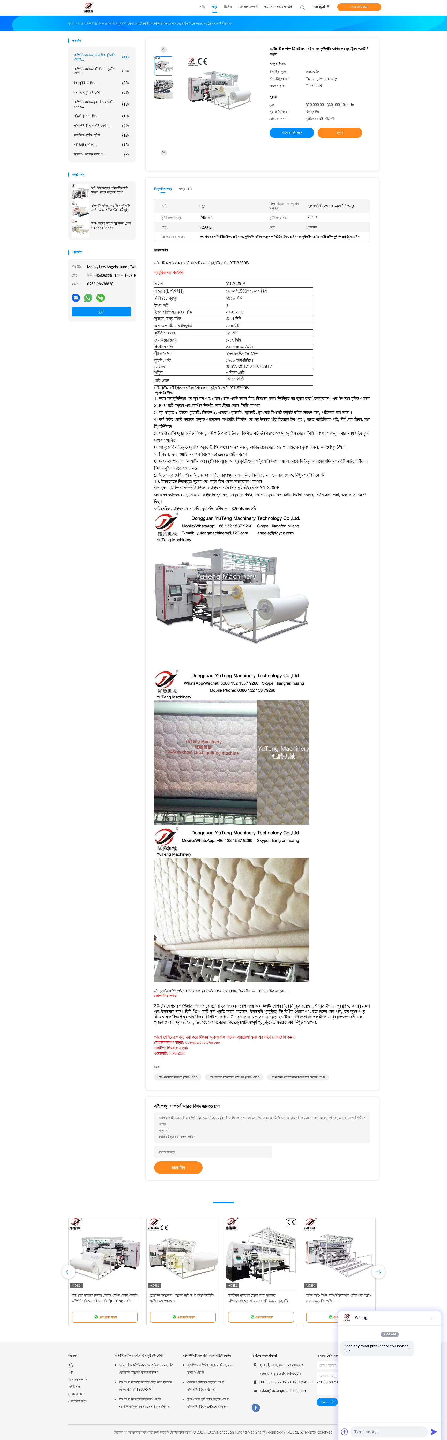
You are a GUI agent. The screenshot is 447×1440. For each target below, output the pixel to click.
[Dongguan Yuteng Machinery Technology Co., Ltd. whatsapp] (88, 297)
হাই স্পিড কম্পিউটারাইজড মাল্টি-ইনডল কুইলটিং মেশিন (209, 1368)
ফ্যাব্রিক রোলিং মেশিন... (101, 135)
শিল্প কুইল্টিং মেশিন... (101, 83)
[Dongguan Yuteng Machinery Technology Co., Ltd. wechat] (100, 297)
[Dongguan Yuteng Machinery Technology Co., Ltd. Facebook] (255, 1407)
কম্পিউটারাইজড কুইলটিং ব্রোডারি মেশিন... (101, 104)
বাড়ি (70, 1365)
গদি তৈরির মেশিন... (101, 145)
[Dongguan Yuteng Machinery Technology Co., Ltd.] (88, 8)
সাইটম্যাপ (74, 1387)
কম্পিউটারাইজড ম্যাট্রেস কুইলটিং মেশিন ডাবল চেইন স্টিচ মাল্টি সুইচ (110, 208)
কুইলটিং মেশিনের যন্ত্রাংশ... (101, 154)
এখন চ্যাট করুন (359, 7)
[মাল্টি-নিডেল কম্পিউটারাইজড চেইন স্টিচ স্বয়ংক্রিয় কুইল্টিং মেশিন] (105, 1253)
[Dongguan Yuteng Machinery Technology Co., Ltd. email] (76, 297)
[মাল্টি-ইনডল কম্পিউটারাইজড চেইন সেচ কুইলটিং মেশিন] (80, 228)
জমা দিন (178, 1168)
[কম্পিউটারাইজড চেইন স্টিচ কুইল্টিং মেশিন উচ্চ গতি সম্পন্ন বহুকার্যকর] (183, 1253)
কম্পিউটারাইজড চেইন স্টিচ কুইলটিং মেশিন (139, 1355)
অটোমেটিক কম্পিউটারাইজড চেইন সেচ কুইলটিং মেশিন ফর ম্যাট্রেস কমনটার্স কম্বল (146, 1368)
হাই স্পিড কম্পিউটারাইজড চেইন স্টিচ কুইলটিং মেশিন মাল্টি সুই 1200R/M (145, 1385)
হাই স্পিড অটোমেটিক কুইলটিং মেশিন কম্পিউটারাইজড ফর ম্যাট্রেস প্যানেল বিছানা (144, 1402)
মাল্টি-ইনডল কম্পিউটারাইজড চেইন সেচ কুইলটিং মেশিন (111, 225)
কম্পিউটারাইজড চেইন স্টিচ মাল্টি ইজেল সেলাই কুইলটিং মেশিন (109, 190)
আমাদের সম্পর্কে (77, 1379)
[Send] (434, 1431)
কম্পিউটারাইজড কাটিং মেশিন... (101, 125)
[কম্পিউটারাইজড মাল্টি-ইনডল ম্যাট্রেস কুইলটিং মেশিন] (339, 1253)
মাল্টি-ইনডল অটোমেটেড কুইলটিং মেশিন (178, 1077)
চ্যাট (101, 311)
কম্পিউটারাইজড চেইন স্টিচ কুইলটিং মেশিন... (101, 57)
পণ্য (70, 1372)
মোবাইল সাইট (76, 1394)
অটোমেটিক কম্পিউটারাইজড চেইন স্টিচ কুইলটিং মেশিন (298, 1077)
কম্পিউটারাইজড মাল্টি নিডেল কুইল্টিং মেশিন (207, 1355)
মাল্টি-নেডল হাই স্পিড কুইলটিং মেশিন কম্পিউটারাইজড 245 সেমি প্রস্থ (208, 1402)
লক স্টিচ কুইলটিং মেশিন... (101, 92)
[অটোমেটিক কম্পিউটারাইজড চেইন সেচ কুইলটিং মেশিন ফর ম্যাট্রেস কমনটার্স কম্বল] (219, 90)
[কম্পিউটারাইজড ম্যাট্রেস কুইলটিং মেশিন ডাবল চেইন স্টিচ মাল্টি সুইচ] (80, 210)
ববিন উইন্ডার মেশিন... (101, 116)
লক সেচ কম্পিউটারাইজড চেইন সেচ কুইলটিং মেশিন (234, 1077)
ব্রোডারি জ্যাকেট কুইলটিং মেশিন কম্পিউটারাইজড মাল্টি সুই (205, 1385)
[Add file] (344, 1431)
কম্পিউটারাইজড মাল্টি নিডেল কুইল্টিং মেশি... (101, 71)
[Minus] (434, 1318)
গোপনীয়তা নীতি (77, 1401)
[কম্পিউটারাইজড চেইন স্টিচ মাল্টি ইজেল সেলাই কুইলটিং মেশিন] (80, 193)
